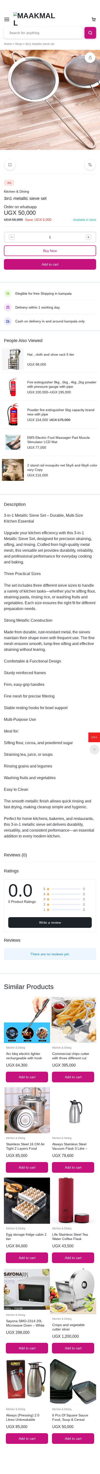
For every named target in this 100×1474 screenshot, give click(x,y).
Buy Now (50, 251)
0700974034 (41, 6)
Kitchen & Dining (16, 191)
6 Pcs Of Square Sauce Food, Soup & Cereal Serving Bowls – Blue (70, 1419)
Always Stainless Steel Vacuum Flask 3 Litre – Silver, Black (69, 1148)
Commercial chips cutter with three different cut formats (70, 1058)
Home (8, 44)
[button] (90, 164)
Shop (18, 44)
